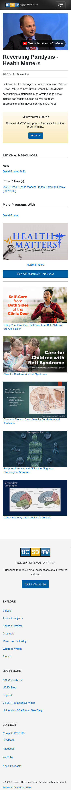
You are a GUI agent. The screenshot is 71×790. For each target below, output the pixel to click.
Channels (8, 633)
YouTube (8, 757)
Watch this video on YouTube (43, 44)
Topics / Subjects (13, 618)
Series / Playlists (13, 625)
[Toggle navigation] (61, 4)
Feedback (9, 739)
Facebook (9, 748)
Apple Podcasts (12, 765)
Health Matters (35, 264)
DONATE (35, 135)
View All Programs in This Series (35, 274)
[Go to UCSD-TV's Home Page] (21, 4)
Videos (7, 610)
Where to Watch (12, 648)
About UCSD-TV (13, 679)
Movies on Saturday (15, 641)
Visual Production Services (19, 702)
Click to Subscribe (35, 584)
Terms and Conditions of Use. (17, 787)
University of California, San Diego (23, 710)
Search (7, 656)
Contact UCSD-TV (14, 733)
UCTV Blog (9, 687)
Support (7, 695)
